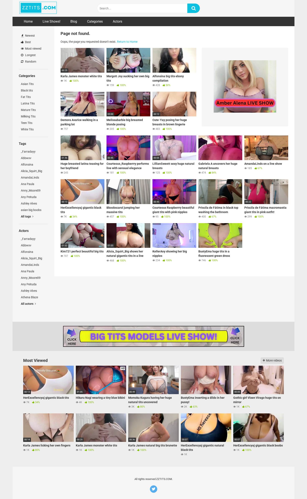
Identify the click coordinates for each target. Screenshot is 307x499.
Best (27, 42)
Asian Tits (27, 84)
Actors (117, 21)
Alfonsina (27, 164)
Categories (95, 21)
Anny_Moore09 (31, 190)
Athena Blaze (29, 297)
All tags (26, 216)
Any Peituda (29, 197)
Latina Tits (28, 103)
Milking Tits (28, 116)
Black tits (27, 90)
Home (28, 21)
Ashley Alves (29, 203)
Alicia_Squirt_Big (31, 171)
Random (30, 61)
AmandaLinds (30, 177)
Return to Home (127, 41)
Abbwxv (26, 158)
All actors (27, 303)
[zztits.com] (38, 8)
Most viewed (32, 48)
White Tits (27, 129)
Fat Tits (26, 97)
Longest (30, 55)
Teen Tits (26, 123)
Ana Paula (27, 184)
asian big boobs (31, 210)
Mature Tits (28, 110)
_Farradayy (28, 151)
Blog (73, 21)
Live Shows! (51, 21)
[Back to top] (293, 486)
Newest (29, 35)
